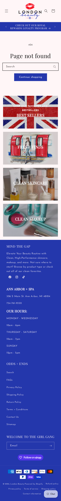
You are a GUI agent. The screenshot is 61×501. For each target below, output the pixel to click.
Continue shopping (30, 77)
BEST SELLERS (31, 115)
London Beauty (17, 484)
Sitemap (11, 424)
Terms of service (31, 489)
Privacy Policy (14, 387)
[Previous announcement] (6, 26)
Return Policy (14, 402)
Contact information (32, 494)
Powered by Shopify (34, 484)
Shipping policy (48, 489)
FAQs (10, 380)
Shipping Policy (15, 395)
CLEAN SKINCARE (30, 183)
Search (10, 372)
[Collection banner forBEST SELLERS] (30, 112)
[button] (6, 11)
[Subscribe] (50, 446)
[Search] (54, 66)
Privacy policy (14, 489)
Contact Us (13, 417)
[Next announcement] (55, 26)
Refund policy (52, 484)
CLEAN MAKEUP (30, 219)
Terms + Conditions (17, 409)
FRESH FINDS (30, 146)
